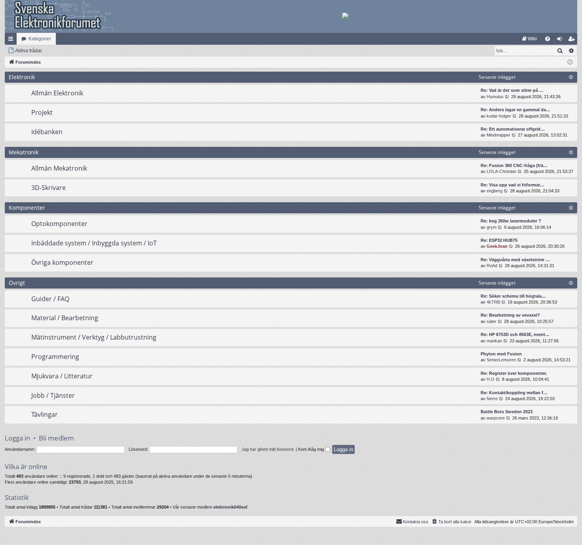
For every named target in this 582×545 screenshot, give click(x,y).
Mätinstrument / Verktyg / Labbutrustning (93, 337)
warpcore (496, 418)
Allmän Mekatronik (59, 168)
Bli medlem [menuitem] (573, 40)
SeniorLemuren (501, 359)
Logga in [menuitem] (561, 40)
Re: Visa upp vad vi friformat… (512, 184)
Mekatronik (23, 152)
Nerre (492, 398)
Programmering (55, 356)
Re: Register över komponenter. (514, 373)
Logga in (17, 437)
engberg (494, 190)
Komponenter (27, 207)
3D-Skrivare (48, 187)
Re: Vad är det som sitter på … (512, 90)
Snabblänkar (12, 40)
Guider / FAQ (50, 298)
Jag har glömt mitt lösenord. (268, 449)
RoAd (492, 265)
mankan (494, 340)
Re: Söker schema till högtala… (513, 296)
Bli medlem (56, 437)
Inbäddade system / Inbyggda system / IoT (94, 243)
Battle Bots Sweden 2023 (507, 411)
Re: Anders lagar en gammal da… (515, 109)
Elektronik (22, 77)
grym (491, 227)
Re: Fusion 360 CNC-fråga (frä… (514, 165)
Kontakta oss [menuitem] (415, 521)
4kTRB (493, 302)
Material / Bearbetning (64, 317)
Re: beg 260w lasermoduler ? (511, 220)
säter (491, 321)
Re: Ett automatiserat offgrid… (513, 129)
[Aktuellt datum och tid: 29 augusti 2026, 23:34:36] (569, 62)
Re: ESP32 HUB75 (499, 240)
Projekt (42, 112)
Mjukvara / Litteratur (62, 376)
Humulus (495, 96)
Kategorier (40, 39)
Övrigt (17, 283)
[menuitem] (529, 39)
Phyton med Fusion (501, 353)
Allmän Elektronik (57, 93)
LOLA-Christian (501, 171)
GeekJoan (497, 246)
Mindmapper (498, 135)
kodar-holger (499, 116)
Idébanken (47, 131)
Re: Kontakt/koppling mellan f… (514, 392)
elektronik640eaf (230, 507)
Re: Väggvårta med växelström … (515, 259)
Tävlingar (44, 414)
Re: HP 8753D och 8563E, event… (515, 334)
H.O (491, 379)
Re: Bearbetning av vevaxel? (510, 315)
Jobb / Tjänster (53, 395)
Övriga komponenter (62, 262)
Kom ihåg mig (311, 449)
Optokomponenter (59, 223)
